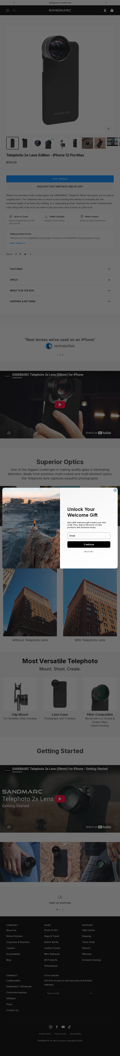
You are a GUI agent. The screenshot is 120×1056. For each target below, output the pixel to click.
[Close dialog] (115, 490)
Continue (89, 544)
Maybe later (88, 551)
